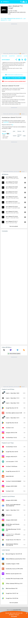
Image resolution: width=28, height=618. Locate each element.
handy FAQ (6, 122)
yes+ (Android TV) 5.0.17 (12, 221)
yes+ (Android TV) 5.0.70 (12, 177)
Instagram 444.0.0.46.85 (11, 520)
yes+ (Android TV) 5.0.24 (12, 216)
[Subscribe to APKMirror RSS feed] (24, 350)
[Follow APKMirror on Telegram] (17, 350)
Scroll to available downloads (15, 77)
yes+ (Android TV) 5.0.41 (12, 201)
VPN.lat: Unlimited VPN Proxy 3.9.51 (14, 583)
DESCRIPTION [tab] (12, 55)
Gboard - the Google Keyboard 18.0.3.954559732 (13, 505)
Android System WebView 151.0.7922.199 (12, 544)
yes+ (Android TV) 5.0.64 (12, 182)
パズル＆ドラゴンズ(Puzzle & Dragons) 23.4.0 (13, 535)
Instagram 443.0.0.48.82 (11, 486)
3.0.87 (5, 133)
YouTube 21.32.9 (10, 491)
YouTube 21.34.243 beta (11, 466)
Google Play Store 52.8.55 (12, 451)
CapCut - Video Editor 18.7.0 (12, 417)
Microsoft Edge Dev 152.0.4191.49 (14, 554)
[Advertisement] (14, 39)
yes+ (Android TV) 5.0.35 (12, 206)
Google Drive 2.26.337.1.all (12, 593)
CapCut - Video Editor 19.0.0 (12, 403)
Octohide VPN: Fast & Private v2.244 (14, 578)
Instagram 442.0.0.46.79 (11, 456)
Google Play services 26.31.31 (13, 471)
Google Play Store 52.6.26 (12, 422)
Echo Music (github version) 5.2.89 (14, 413)
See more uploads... (14, 226)
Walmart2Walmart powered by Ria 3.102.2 (15, 559)
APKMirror (6, 2)
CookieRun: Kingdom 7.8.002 (12, 563)
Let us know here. (17, 609)
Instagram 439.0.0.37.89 (11, 432)
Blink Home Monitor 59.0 (11, 588)
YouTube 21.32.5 (10, 427)
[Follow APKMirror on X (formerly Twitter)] (4, 350)
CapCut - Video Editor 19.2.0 (12, 510)
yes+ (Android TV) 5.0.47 (12, 196)
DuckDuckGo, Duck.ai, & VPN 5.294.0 (14, 568)
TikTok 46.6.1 (9, 515)
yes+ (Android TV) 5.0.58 (12, 187)
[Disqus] (14, 288)
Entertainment (6, 59)
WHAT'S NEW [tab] (4, 55)
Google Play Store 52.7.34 (12, 408)
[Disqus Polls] (14, 251)
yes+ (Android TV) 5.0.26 (12, 211)
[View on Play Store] (19, 60)
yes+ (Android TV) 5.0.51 (12, 192)
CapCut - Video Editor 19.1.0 (12, 398)
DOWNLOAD (19, 55)
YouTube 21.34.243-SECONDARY (13, 481)
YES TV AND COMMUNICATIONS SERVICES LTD (17, 12)
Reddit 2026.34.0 (10, 476)
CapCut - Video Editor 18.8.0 (12, 393)
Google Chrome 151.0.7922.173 (13, 539)
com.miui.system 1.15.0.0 (12, 461)
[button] (16, 60)
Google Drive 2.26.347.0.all (12, 598)
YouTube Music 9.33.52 (11, 437)
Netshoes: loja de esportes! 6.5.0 (13, 573)
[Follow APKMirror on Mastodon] (11, 350)
